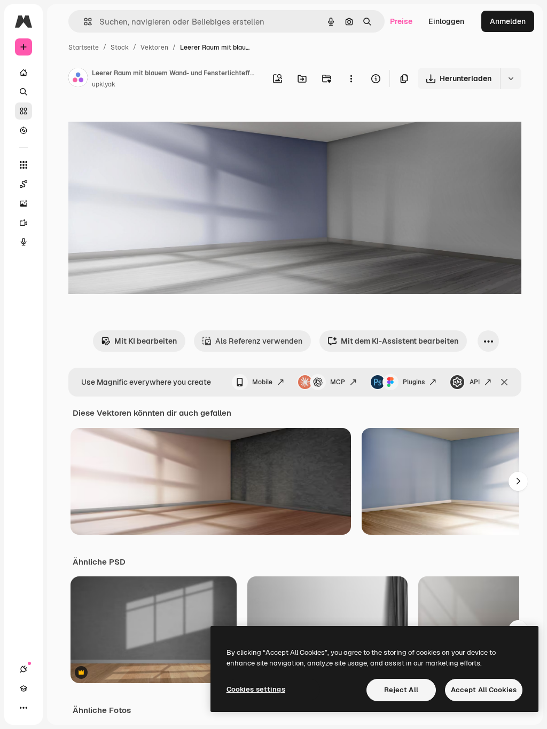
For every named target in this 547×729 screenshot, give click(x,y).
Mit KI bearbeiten (145, 341)
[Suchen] (23, 91)
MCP (337, 382)
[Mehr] (23, 707)
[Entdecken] (23, 130)
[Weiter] (518, 481)
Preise (401, 21)
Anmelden (508, 21)
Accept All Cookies (484, 689)
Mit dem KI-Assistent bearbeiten (399, 341)
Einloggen (446, 21)
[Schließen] (504, 382)
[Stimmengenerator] (23, 241)
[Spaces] (23, 184)
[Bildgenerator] (23, 203)
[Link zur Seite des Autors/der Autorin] (78, 79)
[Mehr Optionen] (351, 78)
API (475, 382)
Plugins (414, 382)
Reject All (401, 689)
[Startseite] (23, 72)
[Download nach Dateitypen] (510, 78)
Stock (120, 47)
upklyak (103, 84)
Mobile (262, 382)
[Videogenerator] (23, 222)
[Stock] (23, 111)
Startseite (83, 47)
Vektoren (154, 47)
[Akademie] (23, 688)
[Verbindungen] (23, 669)
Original (137, 121)
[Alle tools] (23, 164)
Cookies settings (255, 689)
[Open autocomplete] (83, 22)
